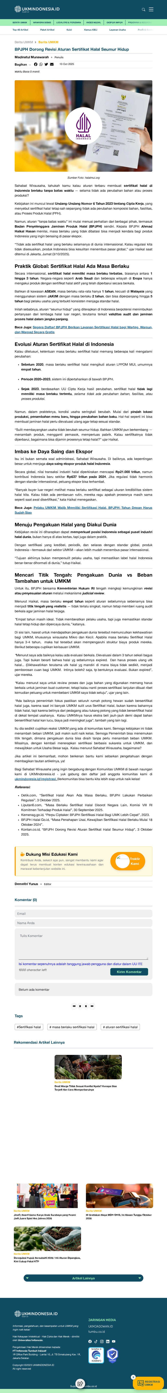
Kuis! (69, 30)
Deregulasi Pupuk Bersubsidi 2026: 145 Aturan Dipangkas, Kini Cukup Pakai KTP (47, 1259)
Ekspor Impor (115, 22)
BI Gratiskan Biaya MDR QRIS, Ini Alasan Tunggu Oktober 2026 (119, 1216)
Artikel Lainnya (83, 1278)
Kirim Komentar (129, 972)
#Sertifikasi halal (29, 1027)
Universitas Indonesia (30, 1340)
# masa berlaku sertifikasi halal (71, 1027)
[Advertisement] (34, 1116)
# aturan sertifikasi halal (120, 1027)
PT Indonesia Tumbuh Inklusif (29, 1350)
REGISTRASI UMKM (152, 1383)
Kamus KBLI (90, 30)
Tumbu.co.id (90, 1386)
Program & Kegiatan (140, 22)
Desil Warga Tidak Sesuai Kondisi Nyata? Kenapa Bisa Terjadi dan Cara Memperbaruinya (86, 1088)
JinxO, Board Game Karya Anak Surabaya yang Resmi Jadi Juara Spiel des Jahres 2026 (45, 1216)
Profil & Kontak (146, 30)
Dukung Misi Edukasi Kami (52, 854)
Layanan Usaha (117, 30)
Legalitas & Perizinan (68, 22)
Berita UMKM (20, 22)
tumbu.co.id (96, 1331)
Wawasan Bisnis (42, 22)
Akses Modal (93, 22)
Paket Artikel (47, 30)
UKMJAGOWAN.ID (100, 1326)
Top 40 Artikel (20, 30)
